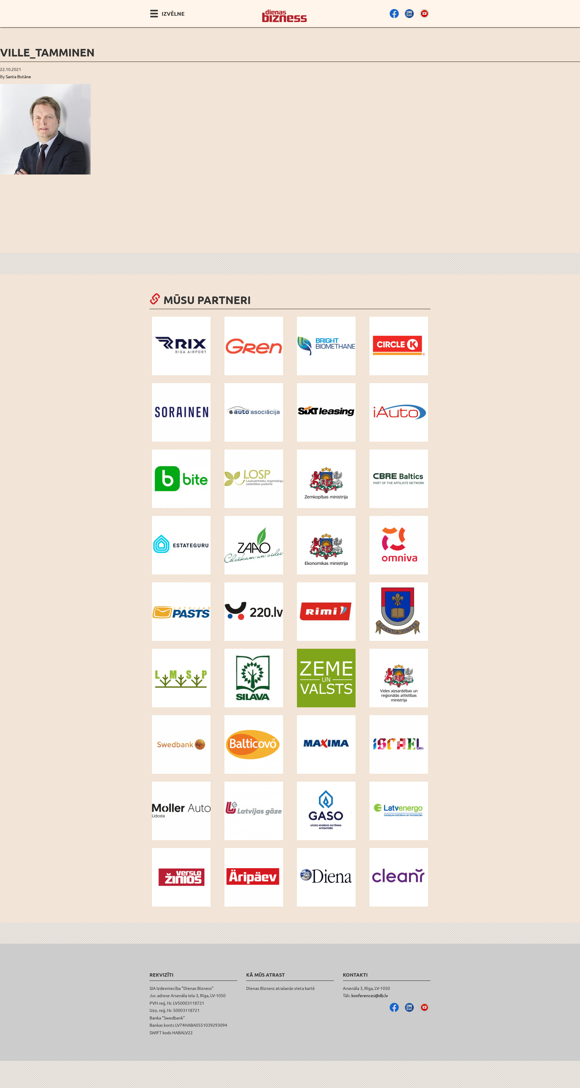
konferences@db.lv (369, 995)
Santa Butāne (18, 76)
